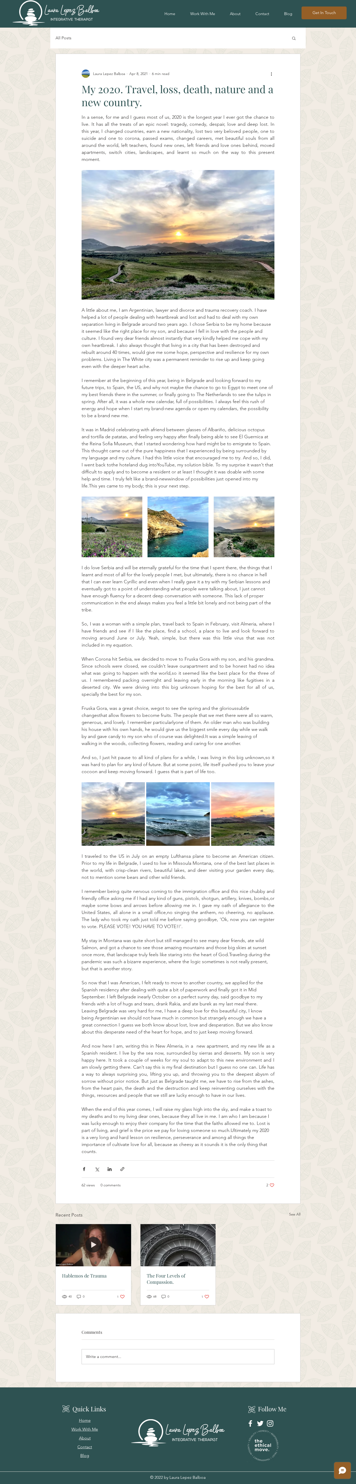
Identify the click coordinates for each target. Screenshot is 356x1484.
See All (294, 1214)
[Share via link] (122, 1169)
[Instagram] (270, 1423)
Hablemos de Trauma (84, 1276)
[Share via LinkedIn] (109, 1169)
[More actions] (271, 74)
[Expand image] (112, 527)
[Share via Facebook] (84, 1169)
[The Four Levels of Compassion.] (178, 1245)
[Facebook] (250, 1423)
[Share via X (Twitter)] (96, 1169)
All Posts (63, 37)
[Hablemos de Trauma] (93, 1245)
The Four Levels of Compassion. (166, 1279)
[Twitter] (260, 1423)
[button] (293, 38)
